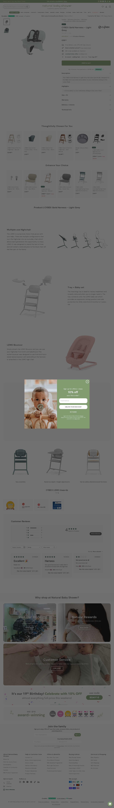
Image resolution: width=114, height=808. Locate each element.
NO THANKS (73, 412)
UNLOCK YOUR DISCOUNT (73, 407)
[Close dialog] (87, 381)
